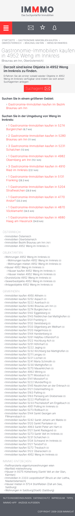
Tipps (70, 498)
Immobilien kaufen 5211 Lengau (23, 354)
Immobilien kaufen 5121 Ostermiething (27, 389)
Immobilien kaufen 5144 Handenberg (27, 333)
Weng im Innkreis (57, 43)
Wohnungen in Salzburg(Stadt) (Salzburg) (29, 490)
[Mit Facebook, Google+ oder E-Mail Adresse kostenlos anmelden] (54, 28)
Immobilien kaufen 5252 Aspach (24, 298)
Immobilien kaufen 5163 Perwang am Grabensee (33, 395)
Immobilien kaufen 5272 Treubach (25, 447)
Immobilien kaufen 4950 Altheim (24, 295)
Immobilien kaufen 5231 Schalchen (25, 437)
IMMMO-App (10, 502)
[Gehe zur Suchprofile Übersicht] (31, 28)
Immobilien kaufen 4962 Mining (23, 371)
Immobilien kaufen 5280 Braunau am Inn (29, 305)
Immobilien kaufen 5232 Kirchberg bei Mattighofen (35, 350)
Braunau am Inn (34, 43)
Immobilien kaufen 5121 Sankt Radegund (29, 430)
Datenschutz (41, 498)
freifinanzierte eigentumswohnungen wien (29, 465)
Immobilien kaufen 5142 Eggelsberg (26, 312)
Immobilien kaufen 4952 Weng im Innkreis (29, 454)
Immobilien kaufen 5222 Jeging (23, 347)
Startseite (8, 40)
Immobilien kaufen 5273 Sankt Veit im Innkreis (32, 433)
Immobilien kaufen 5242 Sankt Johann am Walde (34, 419)
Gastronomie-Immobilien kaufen (38, 40)
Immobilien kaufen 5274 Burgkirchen (26, 309)
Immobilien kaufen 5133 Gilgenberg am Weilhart (33, 326)
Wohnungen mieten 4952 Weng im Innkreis (33, 263)
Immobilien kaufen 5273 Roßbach (25, 409)
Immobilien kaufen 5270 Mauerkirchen (27, 368)
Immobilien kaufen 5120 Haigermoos (26, 330)
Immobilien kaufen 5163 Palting (23, 392)
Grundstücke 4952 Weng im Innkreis (26, 277)
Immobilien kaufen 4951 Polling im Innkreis (30, 406)
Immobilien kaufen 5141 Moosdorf (25, 378)
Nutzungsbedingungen (17, 498)
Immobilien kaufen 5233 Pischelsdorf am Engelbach (36, 402)
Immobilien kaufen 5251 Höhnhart (25, 344)
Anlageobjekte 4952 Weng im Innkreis (27, 284)
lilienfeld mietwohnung (18, 468)
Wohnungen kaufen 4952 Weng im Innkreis (33, 260)
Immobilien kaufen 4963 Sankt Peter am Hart (32, 426)
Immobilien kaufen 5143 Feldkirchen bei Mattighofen (36, 316)
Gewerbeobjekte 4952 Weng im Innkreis (28, 281)
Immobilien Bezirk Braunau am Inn (25, 242)
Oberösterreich (11, 43)
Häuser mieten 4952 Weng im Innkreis (30, 274)
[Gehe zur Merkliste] (43, 28)
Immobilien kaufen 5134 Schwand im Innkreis (31, 440)
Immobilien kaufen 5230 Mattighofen (27, 364)
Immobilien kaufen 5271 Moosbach (25, 375)
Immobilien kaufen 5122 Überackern (26, 451)
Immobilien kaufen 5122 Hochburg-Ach (28, 340)
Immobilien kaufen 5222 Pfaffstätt (25, 399)
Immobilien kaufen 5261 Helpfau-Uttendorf (30, 337)
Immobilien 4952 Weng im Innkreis (25, 245)
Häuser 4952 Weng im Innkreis (23, 267)
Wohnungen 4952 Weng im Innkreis (26, 256)
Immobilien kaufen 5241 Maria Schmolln (28, 361)
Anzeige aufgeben (29, 502)
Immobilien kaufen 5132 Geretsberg (26, 323)
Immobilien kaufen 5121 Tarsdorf (24, 444)
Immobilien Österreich (18, 236)
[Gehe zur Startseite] (37, 16)
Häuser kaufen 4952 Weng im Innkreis (30, 270)
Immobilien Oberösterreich (21, 239)
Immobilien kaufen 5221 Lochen (24, 357)
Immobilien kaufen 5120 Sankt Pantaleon (29, 423)
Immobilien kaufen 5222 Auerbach (25, 302)
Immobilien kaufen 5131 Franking (24, 319)
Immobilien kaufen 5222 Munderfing (26, 382)
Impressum (58, 498)
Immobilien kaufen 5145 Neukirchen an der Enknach (35, 385)
